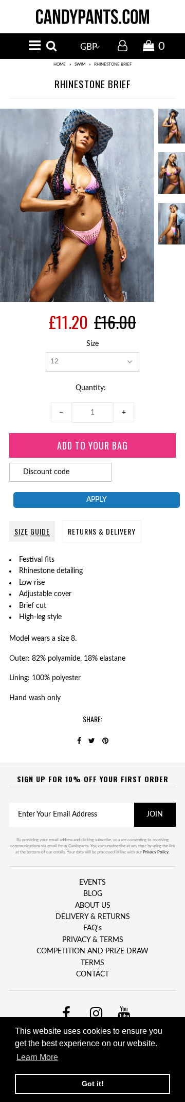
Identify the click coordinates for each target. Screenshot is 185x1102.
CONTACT (92, 974)
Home (59, 65)
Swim (80, 65)
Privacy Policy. (156, 852)
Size (92, 344)
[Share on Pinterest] (105, 741)
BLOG (92, 893)
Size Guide (32, 531)
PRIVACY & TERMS (92, 940)
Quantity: (93, 388)
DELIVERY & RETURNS (92, 917)
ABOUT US (92, 905)
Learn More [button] (37, 1057)
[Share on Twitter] (91, 741)
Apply (96, 499)
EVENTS (92, 882)
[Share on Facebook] (79, 741)
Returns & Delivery (102, 531)
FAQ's (92, 928)
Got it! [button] (93, 1083)
